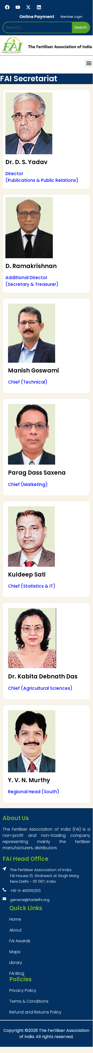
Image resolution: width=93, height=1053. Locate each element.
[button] (88, 63)
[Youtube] (17, 7)
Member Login (71, 16)
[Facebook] (7, 7)
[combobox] (37, 27)
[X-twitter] (28, 7)
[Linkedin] (39, 7)
